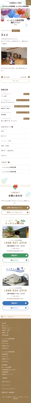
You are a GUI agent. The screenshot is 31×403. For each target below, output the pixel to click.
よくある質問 (7, 367)
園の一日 (6, 332)
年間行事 (6, 335)
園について (5, 325)
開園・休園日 (5, 145)
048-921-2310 (16, 242)
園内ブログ (6, 346)
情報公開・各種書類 (8, 392)
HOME (4, 323)
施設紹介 (6, 341)
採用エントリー (8, 374)
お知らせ (4, 155)
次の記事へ (23, 77)
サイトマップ (6, 385)
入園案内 (4, 378)
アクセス (6, 343)
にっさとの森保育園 (10, 167)
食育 (2, 131)
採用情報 (4, 365)
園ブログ (16, 30)
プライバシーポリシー (9, 388)
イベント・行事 (6, 141)
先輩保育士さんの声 (9, 369)
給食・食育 (6, 330)
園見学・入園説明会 (7, 150)
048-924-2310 (16, 290)
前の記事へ (7, 77)
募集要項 (6, 372)
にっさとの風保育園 (10, 171)
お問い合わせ (6, 381)
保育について (7, 328)
